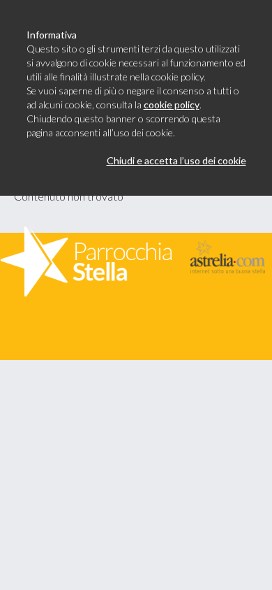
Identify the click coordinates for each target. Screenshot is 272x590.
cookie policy (171, 104)
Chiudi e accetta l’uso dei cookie (176, 160)
